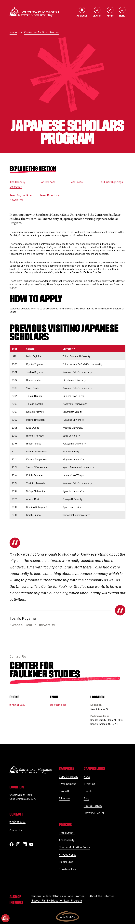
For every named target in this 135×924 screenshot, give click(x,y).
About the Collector (101, 896)
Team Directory (49, 195)
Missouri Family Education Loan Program (56, 900)
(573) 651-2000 (18, 821)
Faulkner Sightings (111, 182)
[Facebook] (12, 844)
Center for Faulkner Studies (41, 32)
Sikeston (64, 798)
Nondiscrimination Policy (74, 847)
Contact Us (16, 830)
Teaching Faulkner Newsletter (21, 197)
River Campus (67, 783)
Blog (86, 798)
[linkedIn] (25, 844)
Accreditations (93, 805)
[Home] (34, 12)
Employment (67, 832)
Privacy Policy (67, 854)
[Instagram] (18, 844)
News (87, 776)
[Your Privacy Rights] (5, 918)
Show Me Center (94, 813)
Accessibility (66, 840)
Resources (76, 182)
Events (88, 791)
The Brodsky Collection (17, 184)
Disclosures (66, 862)
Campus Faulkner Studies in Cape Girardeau (58, 896)
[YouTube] (31, 844)
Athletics (89, 783)
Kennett (64, 791)
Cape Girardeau (68, 776)
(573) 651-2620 (17, 704)
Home (13, 32)
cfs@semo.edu (58, 704)
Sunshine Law (67, 869)
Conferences (47, 182)
